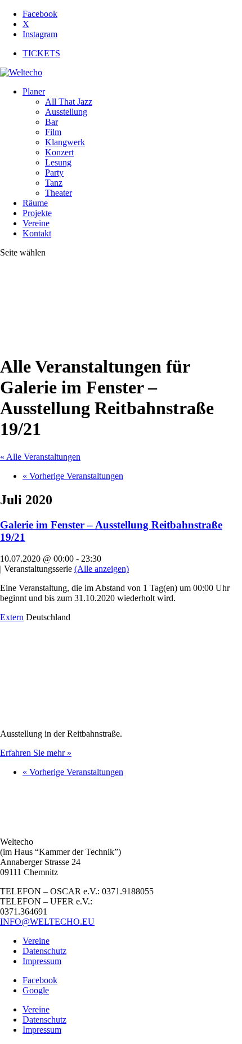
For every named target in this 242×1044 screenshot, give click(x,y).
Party (54, 172)
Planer (34, 91)
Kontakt (37, 233)
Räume (35, 203)
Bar (51, 122)
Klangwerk (65, 142)
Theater (58, 193)
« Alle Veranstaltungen (40, 456)
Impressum (42, 961)
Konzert (59, 152)
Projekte (37, 213)
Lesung (58, 162)
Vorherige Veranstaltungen (73, 476)
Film (53, 132)
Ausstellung (66, 112)
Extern (12, 617)
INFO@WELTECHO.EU (47, 921)
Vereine (36, 223)
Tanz (53, 182)
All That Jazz (68, 101)
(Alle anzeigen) (101, 568)
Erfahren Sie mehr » (35, 753)
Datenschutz (44, 951)
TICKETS (41, 53)
